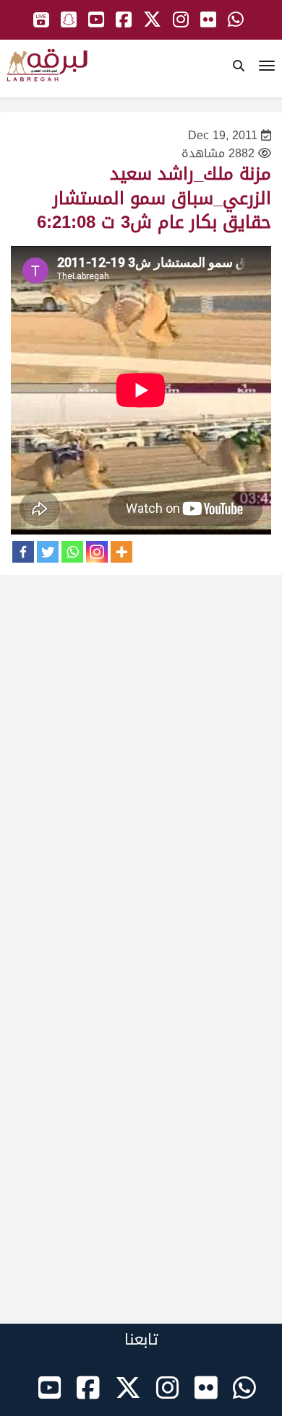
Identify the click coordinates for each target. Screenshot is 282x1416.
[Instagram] (97, 552)
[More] (121, 552)
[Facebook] (23, 552)
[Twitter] (48, 552)
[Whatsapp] (72, 552)
